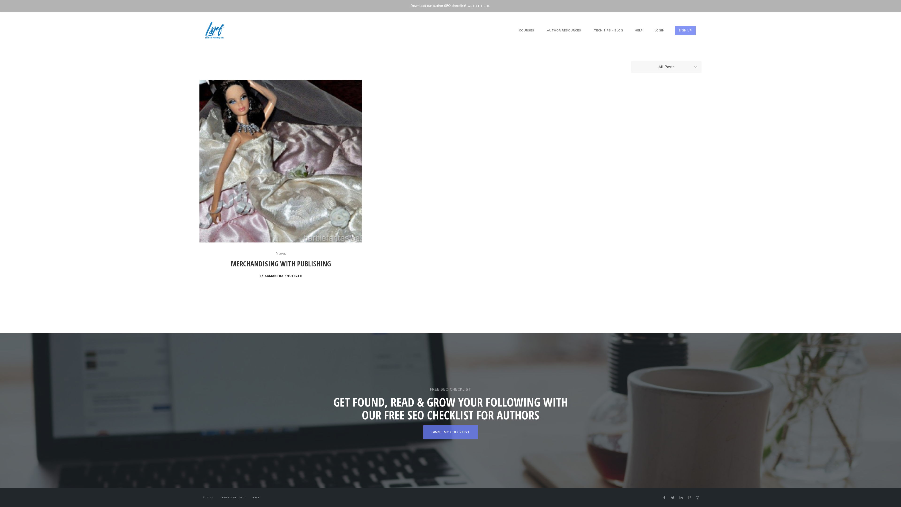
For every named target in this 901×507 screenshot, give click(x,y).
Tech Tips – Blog (608, 30)
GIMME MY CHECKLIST (450, 432)
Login (659, 30)
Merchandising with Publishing (281, 264)
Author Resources (564, 30)
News (281, 253)
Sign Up (685, 30)
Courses (526, 30)
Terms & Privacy (232, 497)
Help (639, 30)
